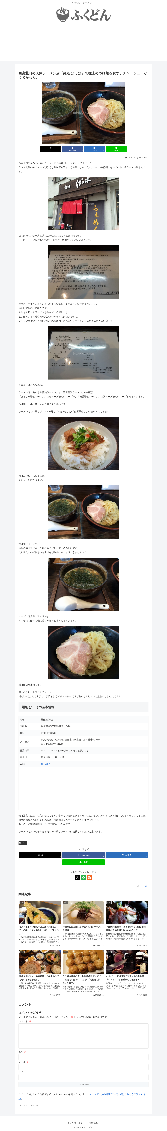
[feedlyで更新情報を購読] (83, 877)
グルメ (23, 843)
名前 (22, 1052)
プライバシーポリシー (77, 1123)
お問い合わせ (94, 1123)
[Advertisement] (83, 43)
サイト (22, 1072)
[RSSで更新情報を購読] (89, 877)
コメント (25, 1021)
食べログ (45, 764)
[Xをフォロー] (77, 877)
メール (24, 1062)
